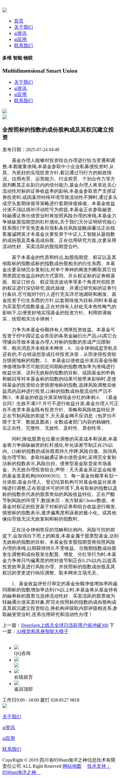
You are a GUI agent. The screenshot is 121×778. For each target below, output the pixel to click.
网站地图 (72, 766)
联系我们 (23, 45)
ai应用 (20, 39)
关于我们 (23, 27)
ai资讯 (20, 33)
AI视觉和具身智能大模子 (42, 631)
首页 (18, 20)
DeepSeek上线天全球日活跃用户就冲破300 (64, 625)
